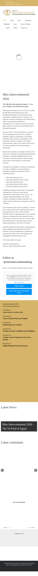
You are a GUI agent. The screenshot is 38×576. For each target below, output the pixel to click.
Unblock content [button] (19, 286)
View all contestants (19, 502)
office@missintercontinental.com (14, 4)
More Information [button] (19, 282)
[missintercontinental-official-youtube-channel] (19, 510)
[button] (31, 28)
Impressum (22, 565)
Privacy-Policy (28, 565)
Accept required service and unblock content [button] (19, 291)
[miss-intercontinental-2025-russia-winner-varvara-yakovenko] (19, 351)
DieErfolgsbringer (15, 565)
